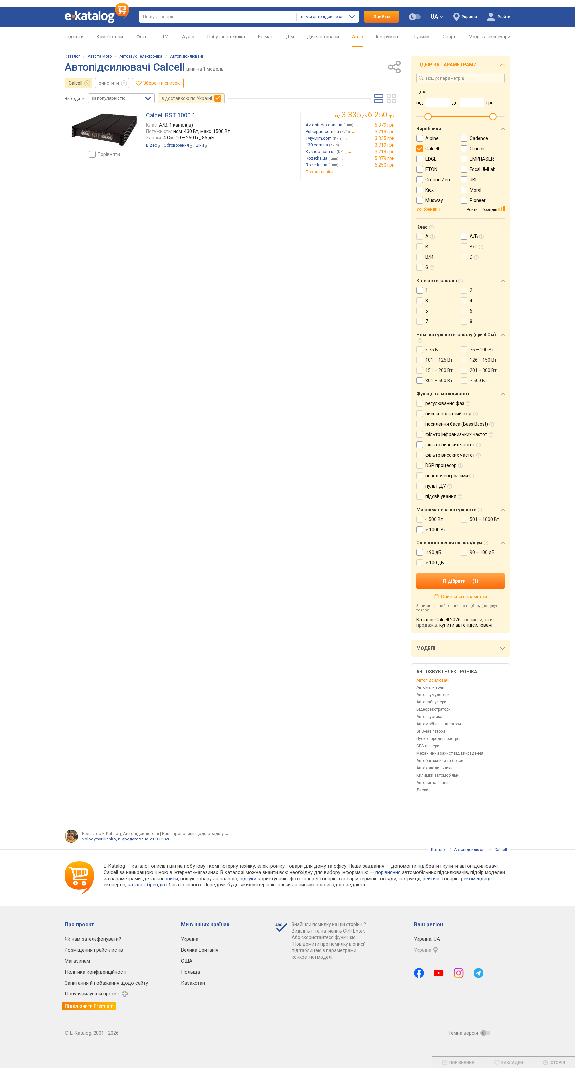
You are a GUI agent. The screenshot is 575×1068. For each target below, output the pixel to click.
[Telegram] (478, 973)
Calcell (75, 83)
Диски (422, 790)
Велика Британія (199, 950)
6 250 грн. (385, 165)
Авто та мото (100, 56)
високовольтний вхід (448, 413)
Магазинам (77, 961)
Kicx (429, 190)
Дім (290, 36)
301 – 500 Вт (439, 380)
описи (171, 879)
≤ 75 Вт (432, 349)
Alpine (432, 138)
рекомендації (476, 879)
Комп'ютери (110, 36)
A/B (474, 236)
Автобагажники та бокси (439, 760)
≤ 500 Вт (434, 519)
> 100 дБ (434, 562)
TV (165, 36)
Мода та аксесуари (489, 36)
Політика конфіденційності (95, 972)
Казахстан (193, 983)
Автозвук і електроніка (140, 56)
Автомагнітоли (430, 687)
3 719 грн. (385, 131)
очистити (109, 83)
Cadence (479, 138)
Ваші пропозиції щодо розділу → (195, 833)
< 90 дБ (433, 552)
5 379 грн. (385, 125)
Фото (142, 36)
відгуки (248, 879)
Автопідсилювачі (186, 56)
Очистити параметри (464, 596)
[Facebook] (419, 973)
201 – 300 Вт (483, 370)
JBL (474, 179)
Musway (434, 200)
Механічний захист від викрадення (449, 753)
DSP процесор (441, 465)
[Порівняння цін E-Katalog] (97, 17)
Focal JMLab (483, 169)
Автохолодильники (434, 768)
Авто (357, 36)
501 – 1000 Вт (484, 519)
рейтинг (431, 879)
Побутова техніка (226, 36)
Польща (190, 972)
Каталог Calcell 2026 (438, 619)
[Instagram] (459, 973)
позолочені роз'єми (446, 475)
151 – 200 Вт (439, 370)
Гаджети (74, 36)
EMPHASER (482, 159)
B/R (429, 257)
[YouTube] (439, 973)
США (186, 961)
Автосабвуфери (431, 702)
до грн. (369, 114)
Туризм (421, 36)
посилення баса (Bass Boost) (456, 424)
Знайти (381, 16)
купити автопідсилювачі (465, 625)
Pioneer (478, 200)
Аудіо (188, 36)
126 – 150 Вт (483, 360)
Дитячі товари (323, 36)
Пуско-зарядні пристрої (438, 738)
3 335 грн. (385, 138)
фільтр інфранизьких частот (456, 434)
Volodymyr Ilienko (99, 839)
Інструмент (388, 36)
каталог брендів (146, 885)
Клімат (265, 36)
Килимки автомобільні (437, 775)
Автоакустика (429, 716)
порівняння (388, 872)
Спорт (449, 36)
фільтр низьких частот (450, 444)
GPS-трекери (427, 746)
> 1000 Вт (435, 529)
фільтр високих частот (450, 455)
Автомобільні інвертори (438, 724)
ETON (431, 169)
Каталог (72, 56)
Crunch (477, 148)
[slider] (428, 116)
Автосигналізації (432, 782)
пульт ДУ (435, 486)
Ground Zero (438, 179)
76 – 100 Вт (482, 349)
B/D (474, 246)
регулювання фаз (444, 403)
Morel (475, 190)
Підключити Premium (89, 1006)
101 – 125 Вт (439, 360)
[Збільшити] (104, 129)
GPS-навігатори (430, 731)
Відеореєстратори (433, 709)
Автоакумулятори (433, 694)
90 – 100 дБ (482, 552)
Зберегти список (161, 83)
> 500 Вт (478, 380)
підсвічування (440, 496)
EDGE (431, 159)
